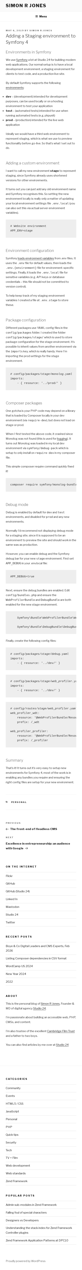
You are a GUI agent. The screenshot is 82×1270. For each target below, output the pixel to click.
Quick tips (12, 1134)
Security (11, 1142)
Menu (43, 16)
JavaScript (12, 1111)
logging (62, 438)
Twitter (10, 922)
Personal (19, 802)
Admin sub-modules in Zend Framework (31, 1205)
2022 (9, 981)
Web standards (16, 1173)
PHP (9, 1127)
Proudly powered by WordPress (26, 1261)
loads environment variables (36, 258)
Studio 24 (12, 914)
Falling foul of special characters (26, 1212)
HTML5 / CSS (14, 1103)
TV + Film (12, 1158)
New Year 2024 (16, 974)
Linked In (12, 899)
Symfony (22, 60)
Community (13, 1088)
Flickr (9, 876)
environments (15, 87)
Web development (18, 1165)
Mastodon (12, 907)
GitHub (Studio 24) (18, 891)
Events (10, 1096)
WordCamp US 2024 (19, 966)
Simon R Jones (40, 30)
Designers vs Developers (22, 1220)
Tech (9, 1150)
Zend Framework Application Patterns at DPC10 (37, 1240)
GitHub (10, 883)
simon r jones (26, 5)
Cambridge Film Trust (61, 1031)
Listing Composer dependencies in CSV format (36, 958)
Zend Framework (16, 1181)
